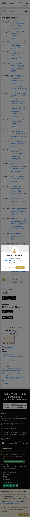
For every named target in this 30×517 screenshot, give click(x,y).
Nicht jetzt (10, 267)
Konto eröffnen (20, 267)
